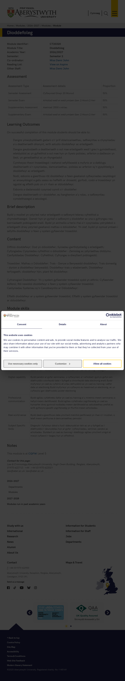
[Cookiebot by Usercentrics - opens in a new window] (108, 315)
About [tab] (103, 324)
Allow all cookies (102, 363)
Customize (60, 363)
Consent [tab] (21, 324)
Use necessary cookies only (23, 363)
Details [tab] (62, 324)
